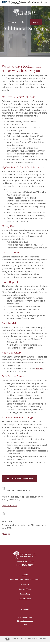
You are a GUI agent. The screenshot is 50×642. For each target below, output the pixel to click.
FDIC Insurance (25, 598)
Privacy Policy (25, 594)
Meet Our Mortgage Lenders (21, 478)
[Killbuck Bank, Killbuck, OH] (25, 12)
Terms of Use (25, 584)
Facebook (25, 609)
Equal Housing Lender (26, 621)
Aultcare (25, 574)
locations (40, 368)
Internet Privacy (25, 589)
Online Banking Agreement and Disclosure (25, 579)
